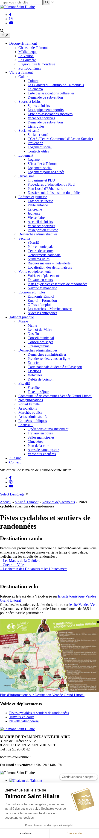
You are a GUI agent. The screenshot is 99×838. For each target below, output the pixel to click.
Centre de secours (40, 251)
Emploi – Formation (42, 300)
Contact (14, 462)
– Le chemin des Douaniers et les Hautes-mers (33, 569)
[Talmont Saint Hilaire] (17, 7)
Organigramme (39, 346)
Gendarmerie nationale (44, 255)
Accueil (5, 502)
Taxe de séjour (38, 392)
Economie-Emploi (31, 292)
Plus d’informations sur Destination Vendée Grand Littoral (42, 695)
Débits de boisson (40, 379)
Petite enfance (38, 205)
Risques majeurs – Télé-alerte (49, 263)
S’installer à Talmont (43, 164)
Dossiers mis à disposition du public (54, 193)
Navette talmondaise (42, 288)
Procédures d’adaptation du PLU (51, 184)
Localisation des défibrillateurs (50, 267)
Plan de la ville (38, 446)
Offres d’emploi (39, 305)
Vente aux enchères (42, 454)
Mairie (23, 321)
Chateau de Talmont (33, 48)
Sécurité (33, 242)
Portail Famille (29, 404)
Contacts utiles (38, 151)
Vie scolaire (36, 218)
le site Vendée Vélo (83, 605)
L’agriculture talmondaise (36, 64)
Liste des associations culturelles (51, 93)
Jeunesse (34, 213)
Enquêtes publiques (32, 421)
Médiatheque (27, 52)
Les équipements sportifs (46, 110)
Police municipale (40, 247)
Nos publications (30, 400)
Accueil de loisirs (40, 222)
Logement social (40, 147)
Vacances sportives (41, 118)
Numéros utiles (39, 259)
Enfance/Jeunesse (40, 201)
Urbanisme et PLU (41, 180)
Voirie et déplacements (34, 271)
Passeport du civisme (43, 230)
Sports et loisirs (29, 101)
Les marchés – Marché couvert (50, 309)
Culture (23, 77)
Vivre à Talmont (21, 72)
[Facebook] (10, 15)
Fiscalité (24, 383)
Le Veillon (26, 56)
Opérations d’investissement (48, 429)
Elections (34, 371)
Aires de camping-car (43, 450)
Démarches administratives (37, 234)
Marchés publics (30, 412)
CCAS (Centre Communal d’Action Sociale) (60, 139)
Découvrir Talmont (23, 43)
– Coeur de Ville (12, 565)
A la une (15, 458)
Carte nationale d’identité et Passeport (55, 367)
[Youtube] (11, 23)
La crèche (35, 209)
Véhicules (35, 375)
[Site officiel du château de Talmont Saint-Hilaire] (25, 780)
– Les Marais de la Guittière (20, 561)
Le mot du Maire (40, 329)
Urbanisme (26, 176)
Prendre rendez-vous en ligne (49, 358)
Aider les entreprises (42, 313)
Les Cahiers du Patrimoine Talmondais (56, 85)
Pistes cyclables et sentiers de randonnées (57, 284)
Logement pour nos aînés (46, 172)
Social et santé (28, 130)
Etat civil (34, 363)
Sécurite (24, 238)
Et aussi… (25, 425)
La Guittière (27, 60)
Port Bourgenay (29, 68)
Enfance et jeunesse (32, 197)
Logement (25, 155)
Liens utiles (36, 126)
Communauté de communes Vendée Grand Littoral (55, 396)
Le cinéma (35, 89)
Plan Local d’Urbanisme (45, 188)
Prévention (35, 143)
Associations (27, 408)
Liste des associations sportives (50, 114)
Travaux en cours (40, 280)
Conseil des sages (40, 342)
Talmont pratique (21, 317)
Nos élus (34, 334)
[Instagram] (10, 19)
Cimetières (35, 441)
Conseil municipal (41, 338)
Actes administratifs (32, 417)
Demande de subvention (45, 97)
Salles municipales (41, 437)
